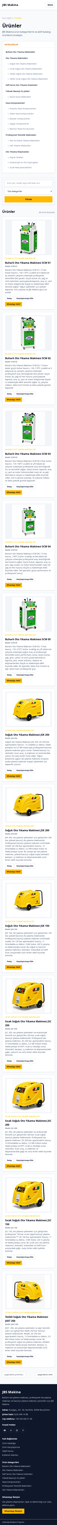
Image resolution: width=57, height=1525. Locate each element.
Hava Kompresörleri (15, 103)
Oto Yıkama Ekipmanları (17, 151)
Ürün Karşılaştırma (11, 1447)
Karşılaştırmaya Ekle (24, 298)
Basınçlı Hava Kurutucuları (20, 128)
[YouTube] (4, 1430)
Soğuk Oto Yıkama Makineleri (22, 63)
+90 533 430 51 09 (23, 1418)
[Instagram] (16, 1430)
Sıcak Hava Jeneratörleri (19, 167)
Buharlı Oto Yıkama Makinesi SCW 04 (28, 546)
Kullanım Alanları (10, 1455)
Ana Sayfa (6, 18)
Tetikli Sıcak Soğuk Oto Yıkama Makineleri (27, 79)
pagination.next (45, 1374)
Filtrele (28, 199)
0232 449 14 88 (21, 1414)
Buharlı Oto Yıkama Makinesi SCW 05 (28, 639)
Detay (9, 298)
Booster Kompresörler (18, 118)
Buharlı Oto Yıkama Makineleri (20, 52)
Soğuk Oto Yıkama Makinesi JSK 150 (27, 925)
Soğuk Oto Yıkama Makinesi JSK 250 (27, 734)
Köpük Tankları (15, 157)
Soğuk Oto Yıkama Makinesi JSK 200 (27, 830)
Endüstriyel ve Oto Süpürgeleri (22, 162)
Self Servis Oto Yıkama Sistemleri (21, 85)
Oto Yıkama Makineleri (17, 58)
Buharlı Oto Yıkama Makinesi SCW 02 (28, 358)
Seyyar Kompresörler (18, 123)
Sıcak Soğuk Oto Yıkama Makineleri (24, 68)
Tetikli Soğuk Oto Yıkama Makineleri (25, 73)
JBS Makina (10, 5)
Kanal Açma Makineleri (19, 96)
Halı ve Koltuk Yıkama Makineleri (23, 140)
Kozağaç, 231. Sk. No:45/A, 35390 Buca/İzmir (29, 1410)
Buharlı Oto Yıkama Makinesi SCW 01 (28, 262)
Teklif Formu (8, 1451)
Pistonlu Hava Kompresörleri (21, 108)
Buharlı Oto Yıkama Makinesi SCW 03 (28, 453)
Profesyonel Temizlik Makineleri (21, 135)
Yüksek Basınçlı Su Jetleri (18, 91)
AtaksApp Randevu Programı (13, 1522)
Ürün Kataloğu (9, 1443)
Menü (50, 5)
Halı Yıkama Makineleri (19, 145)
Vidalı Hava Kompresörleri (20, 113)
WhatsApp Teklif (13, 304)
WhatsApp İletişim (13, 1511)
